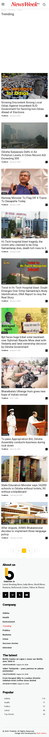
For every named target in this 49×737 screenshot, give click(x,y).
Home (3, 10)
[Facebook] (5, 595)
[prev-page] (13, 550)
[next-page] (35, 550)
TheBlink (4, 116)
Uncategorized (9, 665)
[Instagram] (12, 595)
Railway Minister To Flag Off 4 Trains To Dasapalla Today (24, 199)
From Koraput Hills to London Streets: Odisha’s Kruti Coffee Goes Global (22, 679)
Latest (4, 147)
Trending (11, 10)
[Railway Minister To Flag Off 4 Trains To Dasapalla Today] (24, 182)
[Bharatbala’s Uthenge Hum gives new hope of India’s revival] (24, 372)
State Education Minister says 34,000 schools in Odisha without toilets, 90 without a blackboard (24, 488)
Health (4, 237)
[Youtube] (27, 595)
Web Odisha (41, 733)
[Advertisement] (24, 44)
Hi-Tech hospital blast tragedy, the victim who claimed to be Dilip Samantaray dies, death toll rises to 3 (23, 245)
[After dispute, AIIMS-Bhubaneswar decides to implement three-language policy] (24, 513)
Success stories (10, 684)
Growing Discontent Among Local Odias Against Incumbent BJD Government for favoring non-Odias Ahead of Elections (22, 107)
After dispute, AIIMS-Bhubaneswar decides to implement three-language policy (23, 531)
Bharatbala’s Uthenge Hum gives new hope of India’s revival (23, 393)
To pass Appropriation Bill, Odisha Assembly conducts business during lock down (23, 442)
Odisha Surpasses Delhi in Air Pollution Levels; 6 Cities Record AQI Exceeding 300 (23, 155)
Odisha (4, 98)
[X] (19, 595)
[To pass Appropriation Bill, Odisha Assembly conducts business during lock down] (24, 420)
